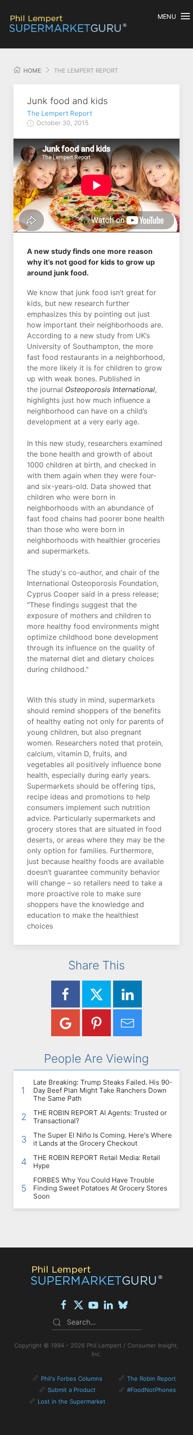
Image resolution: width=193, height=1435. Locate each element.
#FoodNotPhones (151, 1389)
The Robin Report (151, 1378)
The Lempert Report (59, 113)
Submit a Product (72, 1389)
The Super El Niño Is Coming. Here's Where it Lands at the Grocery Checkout (102, 1139)
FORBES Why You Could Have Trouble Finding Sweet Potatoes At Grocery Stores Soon (100, 1188)
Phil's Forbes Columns (71, 1378)
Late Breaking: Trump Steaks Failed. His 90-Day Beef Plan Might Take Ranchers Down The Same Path (102, 1090)
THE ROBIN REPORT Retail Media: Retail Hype (96, 1161)
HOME (31, 70)
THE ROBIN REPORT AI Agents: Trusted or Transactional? (100, 1116)
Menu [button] (167, 16)
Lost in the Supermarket (71, 1401)
